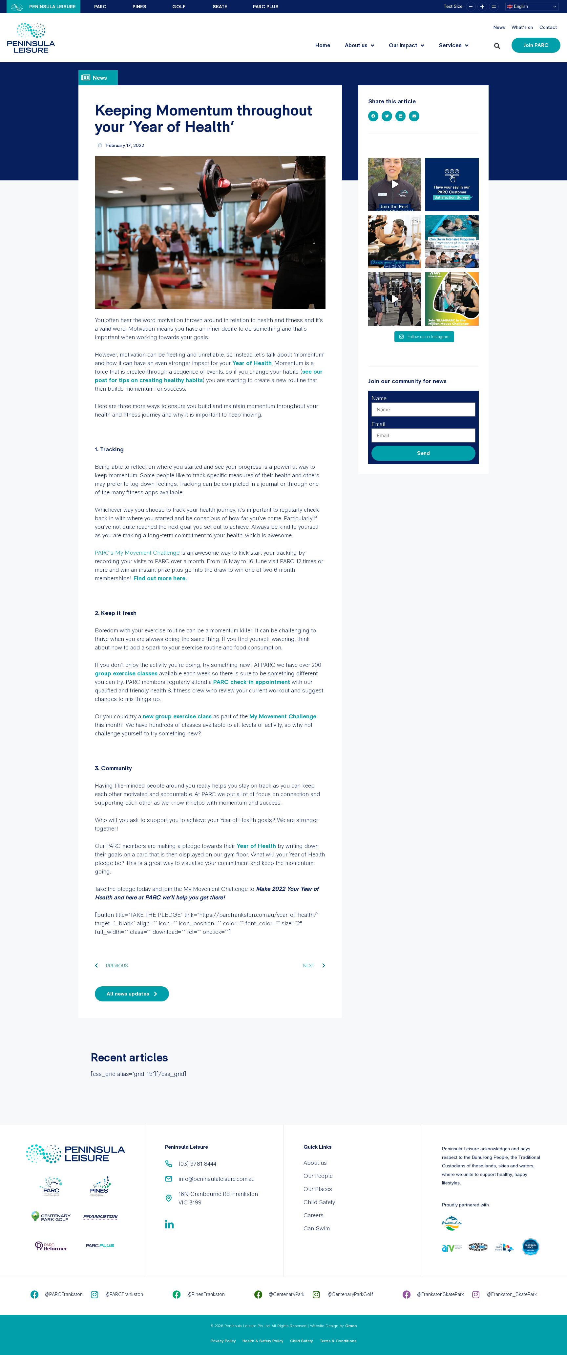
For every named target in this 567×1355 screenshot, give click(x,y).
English (520, 6)
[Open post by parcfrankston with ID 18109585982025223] (452, 299)
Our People (318, 1175)
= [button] (494, 6)
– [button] (470, 6)
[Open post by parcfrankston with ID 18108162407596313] (452, 242)
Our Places (318, 1188)
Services (450, 45)
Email (378, 424)
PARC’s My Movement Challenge (137, 552)
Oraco (351, 1326)
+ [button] (482, 6)
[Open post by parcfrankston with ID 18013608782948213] (395, 299)
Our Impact (403, 45)
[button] (498, 44)
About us (356, 45)
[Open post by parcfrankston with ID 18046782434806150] (395, 242)
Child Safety (319, 1202)
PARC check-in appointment (251, 681)
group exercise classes (126, 673)
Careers (314, 1215)
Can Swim (317, 1228)
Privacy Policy (223, 1341)
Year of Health (252, 362)
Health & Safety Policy (263, 1341)
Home (322, 45)
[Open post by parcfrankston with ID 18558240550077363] (395, 184)
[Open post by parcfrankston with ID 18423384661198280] (452, 184)
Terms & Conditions (338, 1341)
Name (379, 398)
